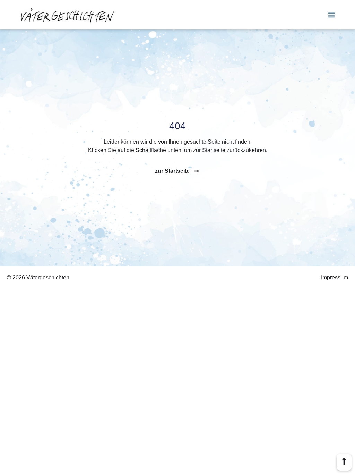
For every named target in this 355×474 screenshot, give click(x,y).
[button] (331, 14)
